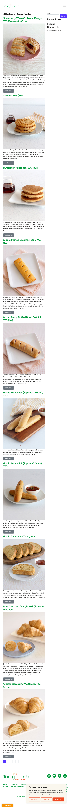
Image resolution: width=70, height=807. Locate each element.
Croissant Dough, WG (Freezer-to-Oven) (22, 685)
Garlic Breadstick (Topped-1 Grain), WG (23, 465)
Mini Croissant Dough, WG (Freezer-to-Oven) (23, 608)
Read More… (9, 91)
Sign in (5, 787)
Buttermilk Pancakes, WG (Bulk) (21, 167)
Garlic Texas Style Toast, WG (19, 536)
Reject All (46, 799)
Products (24, 785)
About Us (14, 785)
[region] (46, 793)
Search (49, 13)
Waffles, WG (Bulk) (14, 95)
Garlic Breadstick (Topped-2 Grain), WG (23, 394)
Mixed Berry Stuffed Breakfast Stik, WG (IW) (22, 319)
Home (5, 785)
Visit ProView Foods (18, 787)
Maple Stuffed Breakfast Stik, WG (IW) (22, 241)
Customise (34, 799)
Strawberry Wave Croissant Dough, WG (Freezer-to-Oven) (23, 20)
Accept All (58, 799)
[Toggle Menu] (64, 6)
